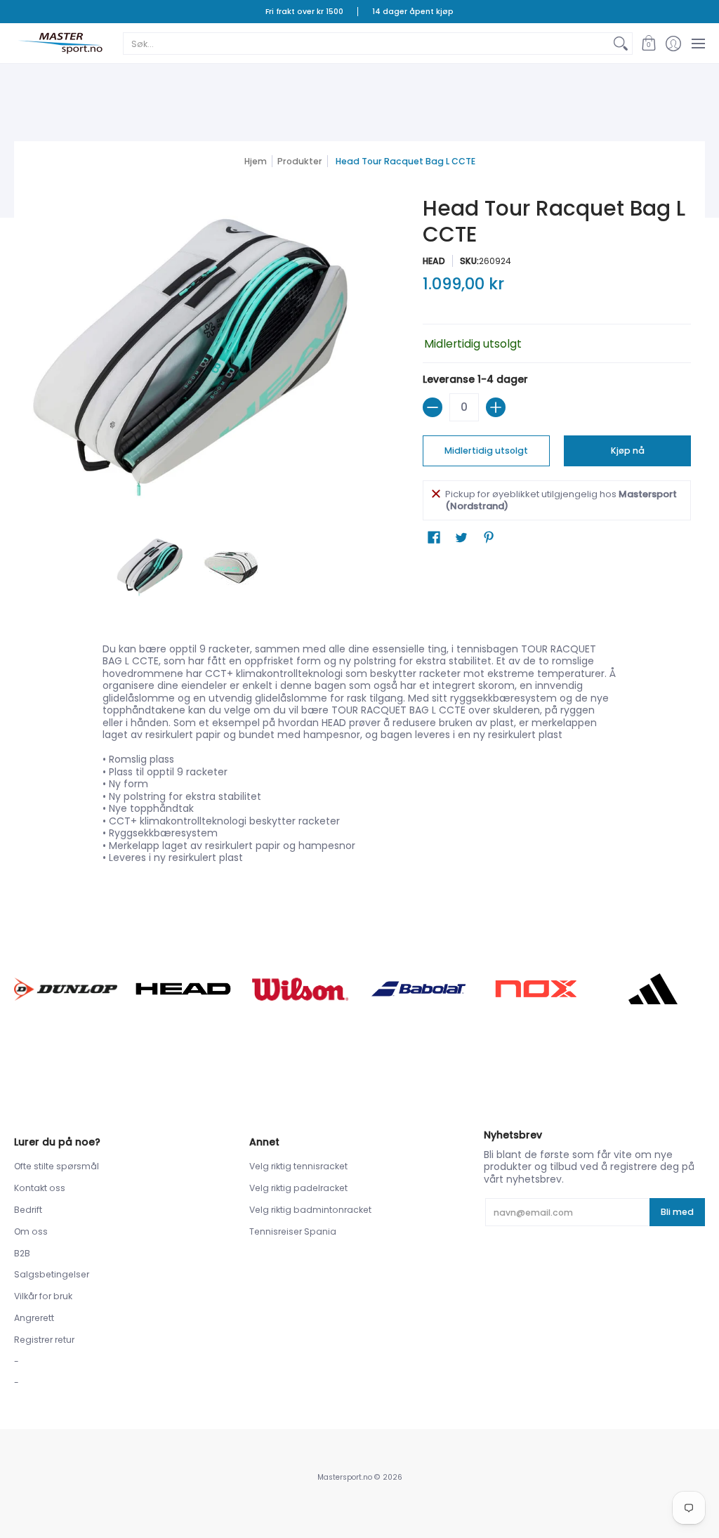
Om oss (31, 1231)
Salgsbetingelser (51, 1274)
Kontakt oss (39, 1188)
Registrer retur (44, 1340)
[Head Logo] (183, 989)
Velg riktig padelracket (298, 1188)
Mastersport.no (344, 1477)
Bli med (677, 1212)
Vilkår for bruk (43, 1296)
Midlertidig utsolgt (486, 450)
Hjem (255, 161)
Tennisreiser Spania (292, 1231)
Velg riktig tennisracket (298, 1166)
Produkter (299, 161)
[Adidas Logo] (653, 988)
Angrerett (34, 1318)
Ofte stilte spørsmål (56, 1166)
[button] (648, 43)
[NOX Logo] (535, 988)
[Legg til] (496, 407)
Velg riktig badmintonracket (310, 1210)
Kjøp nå (628, 450)
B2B (22, 1253)
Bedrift (28, 1210)
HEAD (434, 261)
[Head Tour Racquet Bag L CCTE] (150, 567)
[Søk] (620, 43)
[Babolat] (418, 988)
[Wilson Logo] (300, 989)
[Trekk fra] (432, 407)
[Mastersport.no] (59, 43)
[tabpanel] (360, 756)
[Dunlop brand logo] (65, 989)
